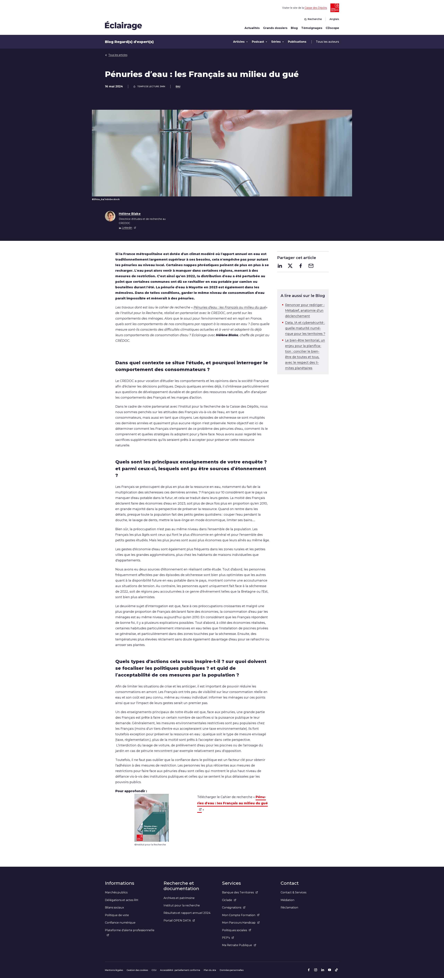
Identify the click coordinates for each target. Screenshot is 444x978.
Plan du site (210, 970)
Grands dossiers (275, 28)
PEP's (226, 937)
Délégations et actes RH (121, 900)
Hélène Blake (130, 214)
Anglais (334, 19)
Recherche (315, 19)
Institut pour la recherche (182, 905)
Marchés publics (116, 892)
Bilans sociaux (114, 907)
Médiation (287, 900)
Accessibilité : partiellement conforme (180, 970)
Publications (297, 41)
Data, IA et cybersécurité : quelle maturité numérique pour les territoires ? (305, 328)
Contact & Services (293, 892)
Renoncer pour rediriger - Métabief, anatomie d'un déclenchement (305, 310)
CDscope (332, 28)
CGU (154, 970)
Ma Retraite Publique (237, 945)
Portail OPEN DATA (177, 920)
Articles (239, 41)
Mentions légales (114, 970)
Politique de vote (117, 915)
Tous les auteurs (327, 41)
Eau (178, 86)
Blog (294, 28)
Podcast (258, 41)
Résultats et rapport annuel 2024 (187, 913)
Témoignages (311, 28)
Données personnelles (232, 970)
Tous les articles (117, 55)
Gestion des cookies (137, 970)
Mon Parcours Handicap (238, 922)
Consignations (231, 907)
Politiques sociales (234, 930)
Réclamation (289, 907)
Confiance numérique (120, 922)
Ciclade (227, 900)
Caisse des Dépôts (316, 7)
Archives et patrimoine (179, 898)
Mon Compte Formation (238, 915)
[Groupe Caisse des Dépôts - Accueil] (123, 25)
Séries (276, 41)
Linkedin (127, 227)
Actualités (252, 28)
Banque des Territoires (238, 892)
